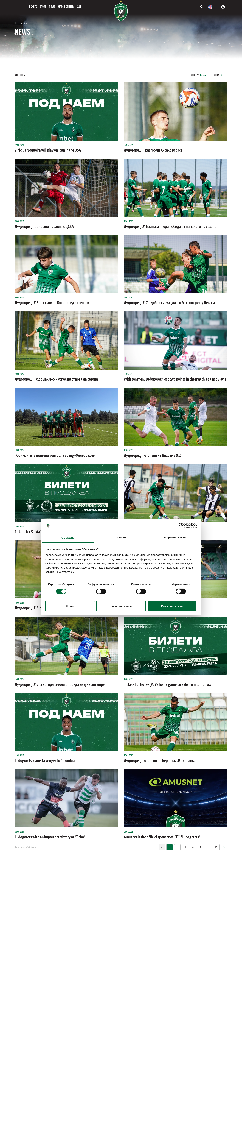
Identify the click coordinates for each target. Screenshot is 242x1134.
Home (17, 23)
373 (216, 847)
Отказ (70, 606)
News (52, 7)
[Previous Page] (224, 847)
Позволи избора (121, 606)
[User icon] (223, 7)
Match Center (66, 7)
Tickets (33, 7)
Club (79, 7)
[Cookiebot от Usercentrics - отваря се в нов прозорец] (181, 525)
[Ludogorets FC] (121, 10)
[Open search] (202, 7)
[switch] (101, 591)
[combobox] (212, 7)
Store (43, 7)
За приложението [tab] (174, 537)
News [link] (26, 23)
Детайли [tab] (121, 537)
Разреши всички (172, 606)
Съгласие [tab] (67, 537)
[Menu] (20, 7)
